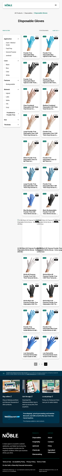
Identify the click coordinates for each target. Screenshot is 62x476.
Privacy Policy (31, 462)
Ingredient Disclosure (51, 451)
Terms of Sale (41, 462)
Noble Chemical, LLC (31, 374)
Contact (51, 442)
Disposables (28, 13)
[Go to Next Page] (45, 364)
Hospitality (36, 442)
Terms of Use (7, 462)
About (50, 437)
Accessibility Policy (18, 462)
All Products (19, 13)
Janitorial (35, 446)
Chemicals (36, 450)
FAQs (50, 446)
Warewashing (37, 454)
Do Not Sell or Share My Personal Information (17, 465)
